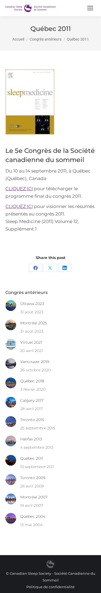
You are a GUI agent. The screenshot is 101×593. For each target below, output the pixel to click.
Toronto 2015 (32, 419)
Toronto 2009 (32, 477)
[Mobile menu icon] (90, 8)
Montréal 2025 (33, 323)
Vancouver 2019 (34, 361)
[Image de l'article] (10, 305)
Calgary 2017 (32, 400)
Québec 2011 (31, 458)
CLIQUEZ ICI (19, 188)
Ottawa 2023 (32, 303)
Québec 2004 (32, 516)
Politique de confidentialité (50, 587)
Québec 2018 (32, 381)
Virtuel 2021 (31, 342)
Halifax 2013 (31, 439)
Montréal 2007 (33, 497)
